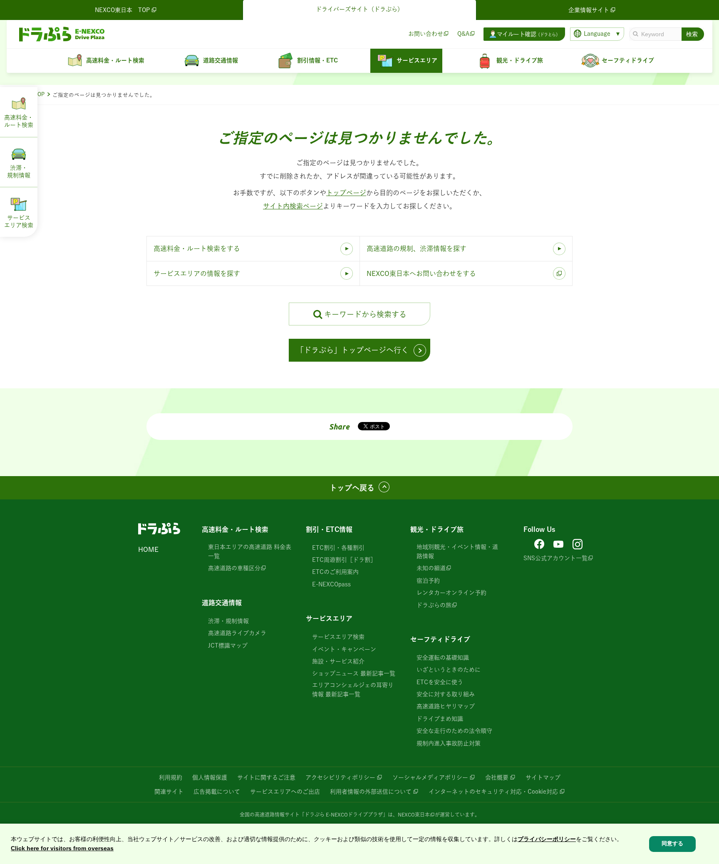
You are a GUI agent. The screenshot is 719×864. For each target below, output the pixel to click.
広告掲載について (216, 791)
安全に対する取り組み (446, 694)
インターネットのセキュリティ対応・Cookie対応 (493, 791)
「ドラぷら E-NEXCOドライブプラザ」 (344, 814)
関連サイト (168, 791)
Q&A (463, 34)
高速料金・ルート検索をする (197, 248)
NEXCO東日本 (414, 814)
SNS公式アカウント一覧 (555, 558)
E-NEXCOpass (331, 584)
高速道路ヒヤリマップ (446, 706)
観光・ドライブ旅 (437, 529)
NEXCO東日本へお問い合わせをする (421, 273)
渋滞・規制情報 (228, 621)
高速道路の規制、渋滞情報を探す (416, 248)
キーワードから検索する (365, 314)
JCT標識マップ (228, 645)
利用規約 (170, 777)
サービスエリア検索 (338, 637)
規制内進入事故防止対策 (449, 743)
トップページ (346, 192)
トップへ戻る (352, 488)
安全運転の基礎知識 (443, 657)
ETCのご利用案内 (335, 572)
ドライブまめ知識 (440, 719)
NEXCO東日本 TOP (122, 10)
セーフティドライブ (440, 639)
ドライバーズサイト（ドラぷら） (359, 9)
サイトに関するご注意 (266, 777)
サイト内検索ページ (293, 206)
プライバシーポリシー (547, 839)
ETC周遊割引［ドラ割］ (344, 560)
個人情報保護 (209, 777)
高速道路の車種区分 (234, 568)
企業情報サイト (588, 10)
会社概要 (496, 777)
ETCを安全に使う (440, 682)
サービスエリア (329, 618)
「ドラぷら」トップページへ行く (352, 350)
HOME (148, 549)
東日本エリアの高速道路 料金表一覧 (249, 551)
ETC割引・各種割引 (338, 548)
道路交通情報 (222, 602)
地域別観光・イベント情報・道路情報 (457, 551)
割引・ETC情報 (329, 529)
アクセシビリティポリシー (340, 777)
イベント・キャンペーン (344, 649)
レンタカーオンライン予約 (451, 593)
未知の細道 (431, 568)
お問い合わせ (425, 34)
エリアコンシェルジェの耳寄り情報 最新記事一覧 (353, 689)
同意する (672, 844)
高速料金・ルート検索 (235, 529)
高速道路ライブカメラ (237, 633)
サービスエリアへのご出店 (285, 791)
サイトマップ (543, 777)
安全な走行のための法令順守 (454, 731)
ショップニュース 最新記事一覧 (353, 673)
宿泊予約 (428, 580)
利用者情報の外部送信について (371, 791)
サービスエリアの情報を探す (197, 273)
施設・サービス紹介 (338, 661)
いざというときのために (449, 670)
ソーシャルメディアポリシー (430, 777)
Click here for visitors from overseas (62, 848)
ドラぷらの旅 (434, 605)
